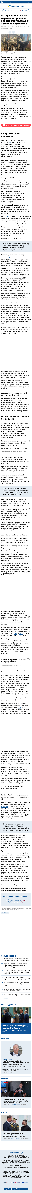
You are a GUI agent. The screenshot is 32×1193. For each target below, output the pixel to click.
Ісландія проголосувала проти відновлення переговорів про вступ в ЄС (17, 978)
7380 (9, 142)
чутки (10, 257)
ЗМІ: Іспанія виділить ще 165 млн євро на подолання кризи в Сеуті (17, 995)
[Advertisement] (16, 352)
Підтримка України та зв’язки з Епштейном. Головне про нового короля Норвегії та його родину (13, 1135)
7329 (19, 707)
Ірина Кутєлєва (15, 1138)
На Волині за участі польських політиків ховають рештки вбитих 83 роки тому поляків (16, 984)
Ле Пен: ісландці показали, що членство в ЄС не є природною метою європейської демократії (17, 972)
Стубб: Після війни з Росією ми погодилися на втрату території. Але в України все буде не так (15, 1101)
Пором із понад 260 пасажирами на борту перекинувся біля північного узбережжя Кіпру (15, 965)
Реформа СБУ (5, 912)
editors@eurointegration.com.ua (20, 1157)
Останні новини (8, 956)
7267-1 (21, 633)
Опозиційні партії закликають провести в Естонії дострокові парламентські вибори (17, 959)
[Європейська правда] (16, 5)
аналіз (7, 217)
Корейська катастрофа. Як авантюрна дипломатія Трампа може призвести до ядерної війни (15, 1062)
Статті (4, 1112)
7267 (15, 633)
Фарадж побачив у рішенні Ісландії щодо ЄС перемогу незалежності (17, 990)
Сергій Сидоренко (15, 1030)
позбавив (4, 806)
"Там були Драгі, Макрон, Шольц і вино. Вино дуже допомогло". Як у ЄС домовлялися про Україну (15, 1027)
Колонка (5, 1038)
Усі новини (5, 998)
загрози (4, 302)
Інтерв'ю (5, 1078)
